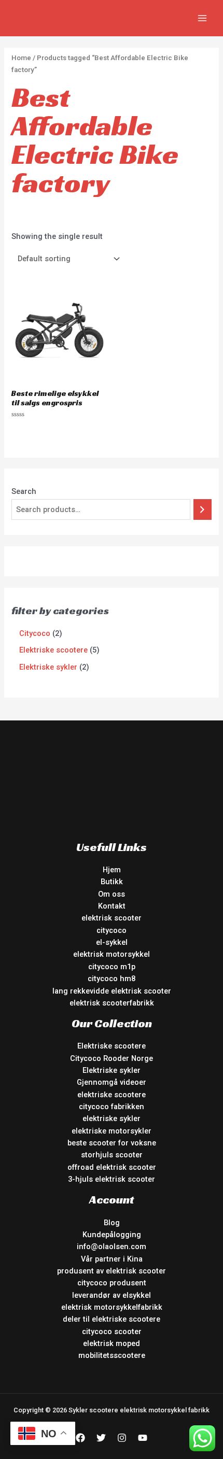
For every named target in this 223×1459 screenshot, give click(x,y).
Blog (112, 1222)
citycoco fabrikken (111, 1106)
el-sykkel (112, 942)
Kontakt (112, 906)
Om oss (111, 894)
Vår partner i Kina (112, 1259)
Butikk (112, 881)
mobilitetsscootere (111, 1355)
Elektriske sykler (111, 1070)
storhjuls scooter (112, 1154)
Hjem (112, 869)
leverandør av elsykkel (111, 1295)
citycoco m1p (111, 966)
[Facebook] (80, 1437)
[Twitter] (101, 1437)
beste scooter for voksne (111, 1143)
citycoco (111, 930)
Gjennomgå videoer (111, 1082)
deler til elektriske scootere (111, 1319)
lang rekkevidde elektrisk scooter (111, 991)
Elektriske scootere (111, 1046)
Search (23, 491)
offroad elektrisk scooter (111, 1167)
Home (21, 58)
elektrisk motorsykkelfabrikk (111, 1307)
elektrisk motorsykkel (111, 954)
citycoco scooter (112, 1331)
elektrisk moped (111, 1343)
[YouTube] (142, 1437)
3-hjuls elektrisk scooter (111, 1179)
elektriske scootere (111, 1094)
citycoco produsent (111, 1282)
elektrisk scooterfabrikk (111, 1003)
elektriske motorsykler (111, 1131)
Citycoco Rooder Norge (111, 1058)
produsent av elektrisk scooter (111, 1271)
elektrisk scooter (111, 918)
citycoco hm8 (111, 978)
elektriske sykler (111, 1118)
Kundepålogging (111, 1234)
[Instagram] (122, 1437)
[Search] (202, 509)
